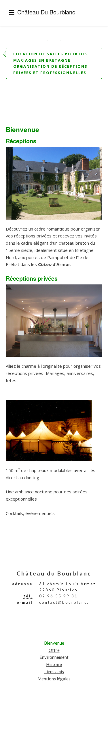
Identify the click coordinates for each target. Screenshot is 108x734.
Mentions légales (54, 678)
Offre (54, 650)
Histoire (54, 664)
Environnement (54, 657)
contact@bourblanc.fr (66, 602)
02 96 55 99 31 (58, 596)
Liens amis (54, 671)
